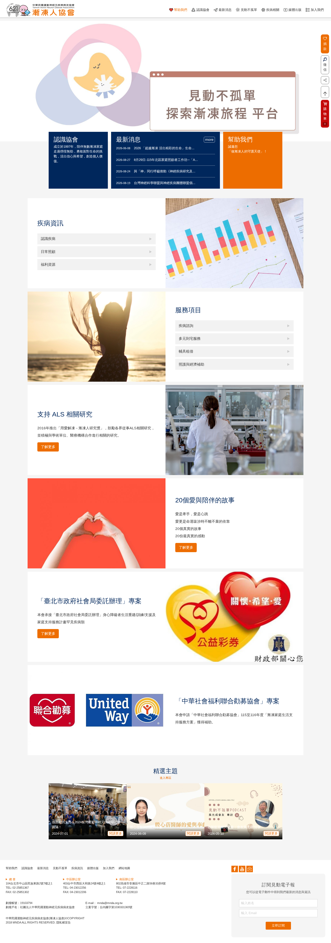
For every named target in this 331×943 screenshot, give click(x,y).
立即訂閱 (278, 925)
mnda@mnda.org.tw (109, 903)
